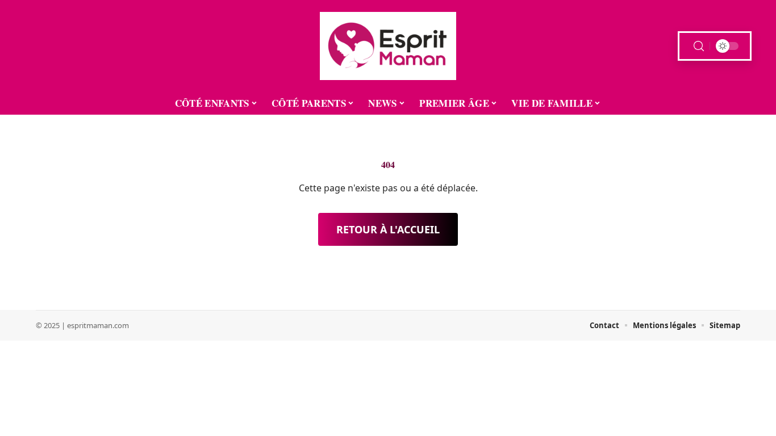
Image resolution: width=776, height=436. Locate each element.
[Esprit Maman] (388, 46)
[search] (699, 46)
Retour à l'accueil (388, 229)
